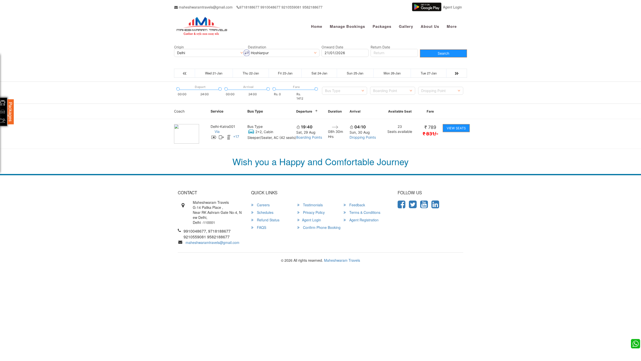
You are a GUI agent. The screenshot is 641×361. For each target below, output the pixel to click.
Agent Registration (363, 219)
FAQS (261, 227)
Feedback (356, 204)
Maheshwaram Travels (342, 260)
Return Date (380, 47)
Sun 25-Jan (355, 73)
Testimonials (312, 204)
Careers (263, 204)
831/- (430, 133)
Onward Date (332, 47)
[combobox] (344, 91)
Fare (430, 111)
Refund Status (267, 219)
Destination (257, 47)
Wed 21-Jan (213, 73)
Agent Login (452, 7)
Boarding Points (309, 137)
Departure (304, 111)
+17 (236, 136)
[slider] (177, 88)
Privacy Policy (313, 212)
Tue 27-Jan (429, 73)
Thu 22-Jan (251, 73)
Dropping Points (363, 137)
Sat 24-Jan (319, 73)
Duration (335, 111)
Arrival (355, 111)
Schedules (264, 212)
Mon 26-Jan (392, 73)
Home (316, 26)
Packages (382, 26)
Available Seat (400, 111)
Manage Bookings (347, 26)
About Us (430, 26)
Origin (179, 47)
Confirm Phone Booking (321, 227)
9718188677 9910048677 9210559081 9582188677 (281, 7)
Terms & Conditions (364, 212)
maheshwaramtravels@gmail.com (205, 7)
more (452, 26)
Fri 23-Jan (285, 73)
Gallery (406, 26)
